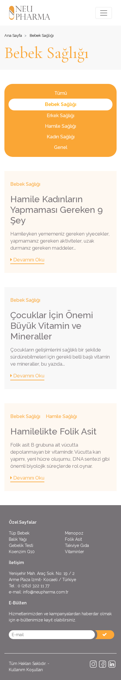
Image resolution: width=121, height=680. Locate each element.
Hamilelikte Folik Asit (53, 431)
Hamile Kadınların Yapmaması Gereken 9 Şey (56, 209)
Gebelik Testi (21, 545)
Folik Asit (73, 539)
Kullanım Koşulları (26, 669)
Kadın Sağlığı (61, 137)
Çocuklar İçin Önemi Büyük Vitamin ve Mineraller (51, 325)
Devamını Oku (28, 260)
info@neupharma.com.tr (45, 592)
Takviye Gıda (77, 545)
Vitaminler (74, 551)
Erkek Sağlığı (60, 115)
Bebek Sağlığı (60, 104)
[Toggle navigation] (103, 13)
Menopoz (74, 533)
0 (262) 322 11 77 (33, 585)
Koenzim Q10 (22, 551)
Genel (60, 147)
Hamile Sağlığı (60, 126)
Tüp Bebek (19, 533)
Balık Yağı (18, 539)
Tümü (60, 93)
